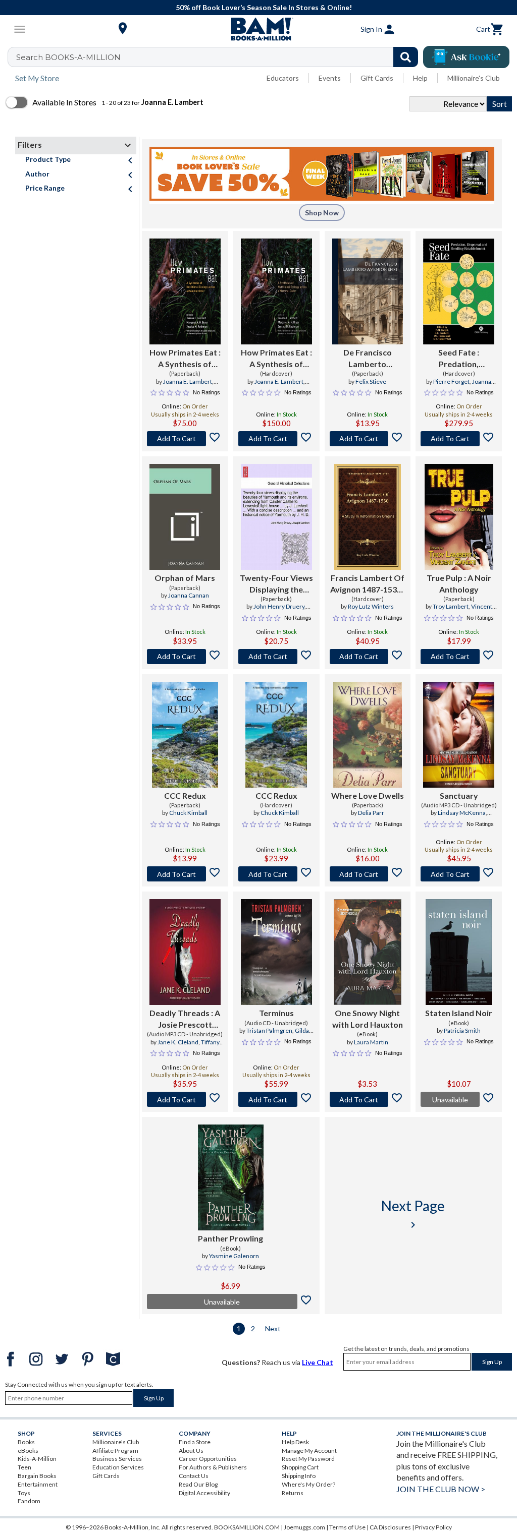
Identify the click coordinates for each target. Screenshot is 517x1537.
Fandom (29, 1501)
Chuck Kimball (188, 812)
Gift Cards (376, 78)
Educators (283, 78)
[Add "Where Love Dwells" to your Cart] (368, 873)
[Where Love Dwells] (367, 734)
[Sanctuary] (459, 734)
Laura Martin (371, 1042)
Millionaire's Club (473, 78)
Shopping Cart (300, 1467)
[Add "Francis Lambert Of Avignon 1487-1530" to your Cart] (368, 656)
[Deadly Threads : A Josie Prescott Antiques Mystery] (185, 952)
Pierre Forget (451, 381)
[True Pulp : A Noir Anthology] (459, 516)
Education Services (118, 1467)
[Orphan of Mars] (185, 516)
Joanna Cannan (188, 595)
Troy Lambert (451, 606)
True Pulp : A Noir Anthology (459, 583)
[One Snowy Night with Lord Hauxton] (367, 952)
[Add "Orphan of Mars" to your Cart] (185, 656)
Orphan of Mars (184, 577)
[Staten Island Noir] (458, 952)
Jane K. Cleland (178, 1042)
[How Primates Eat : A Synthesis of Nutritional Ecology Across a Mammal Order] (185, 291)
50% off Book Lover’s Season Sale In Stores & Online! (264, 7)
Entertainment (38, 1484)
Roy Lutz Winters (371, 606)
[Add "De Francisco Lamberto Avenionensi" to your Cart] (368, 438)
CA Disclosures (390, 1527)
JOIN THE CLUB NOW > (440, 1489)
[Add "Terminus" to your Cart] (276, 1099)
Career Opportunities (208, 1458)
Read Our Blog (198, 1484)
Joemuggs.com (304, 1527)
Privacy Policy (433, 1527)
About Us (191, 1450)
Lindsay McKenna (462, 812)
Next (273, 1328)
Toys (24, 1493)
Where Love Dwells (367, 795)
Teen (24, 1467)
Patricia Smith (462, 1030)
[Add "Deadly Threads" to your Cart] (185, 1099)
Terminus (276, 1013)
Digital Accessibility (204, 1493)
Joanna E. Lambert (187, 381)
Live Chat (317, 1362)
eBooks (28, 1450)
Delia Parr (371, 812)
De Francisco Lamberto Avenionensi (367, 358)
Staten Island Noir (458, 1013)
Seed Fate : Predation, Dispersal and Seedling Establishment (459, 358)
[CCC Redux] (185, 734)
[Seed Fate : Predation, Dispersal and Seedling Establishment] (459, 291)
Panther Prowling (230, 1238)
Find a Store (195, 1442)
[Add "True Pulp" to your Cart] (459, 656)
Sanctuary (459, 795)
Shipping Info (299, 1476)
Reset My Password (308, 1458)
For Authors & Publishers (213, 1467)
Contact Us (194, 1476)
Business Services (117, 1458)
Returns (292, 1493)
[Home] (258, 29)
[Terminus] (276, 952)
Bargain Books (37, 1476)
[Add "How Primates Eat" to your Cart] (185, 438)
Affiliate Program (115, 1450)
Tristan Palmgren (269, 1030)
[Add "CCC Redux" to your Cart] (185, 873)
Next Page (413, 1214)
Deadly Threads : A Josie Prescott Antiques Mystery (184, 1019)
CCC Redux (185, 795)
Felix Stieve (370, 381)
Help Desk (295, 1442)
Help (420, 78)
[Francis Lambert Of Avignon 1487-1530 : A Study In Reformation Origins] (367, 516)
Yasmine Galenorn (234, 1256)
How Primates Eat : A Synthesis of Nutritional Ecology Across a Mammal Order (184, 358)
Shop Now (322, 212)
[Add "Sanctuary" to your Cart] (459, 873)
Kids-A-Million (37, 1458)
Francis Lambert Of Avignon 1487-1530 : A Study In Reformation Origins (367, 584)
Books (26, 1442)
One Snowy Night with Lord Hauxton (367, 1018)
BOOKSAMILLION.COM (247, 1527)
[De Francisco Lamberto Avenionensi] (367, 291)
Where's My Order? (308, 1484)
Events (330, 78)
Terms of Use (347, 1527)
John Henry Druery (278, 606)
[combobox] (219, 57)
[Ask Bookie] (466, 57)
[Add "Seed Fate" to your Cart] (459, 438)
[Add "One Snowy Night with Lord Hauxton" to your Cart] (368, 1099)
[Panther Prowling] (230, 1177)
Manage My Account (309, 1450)
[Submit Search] (405, 57)
